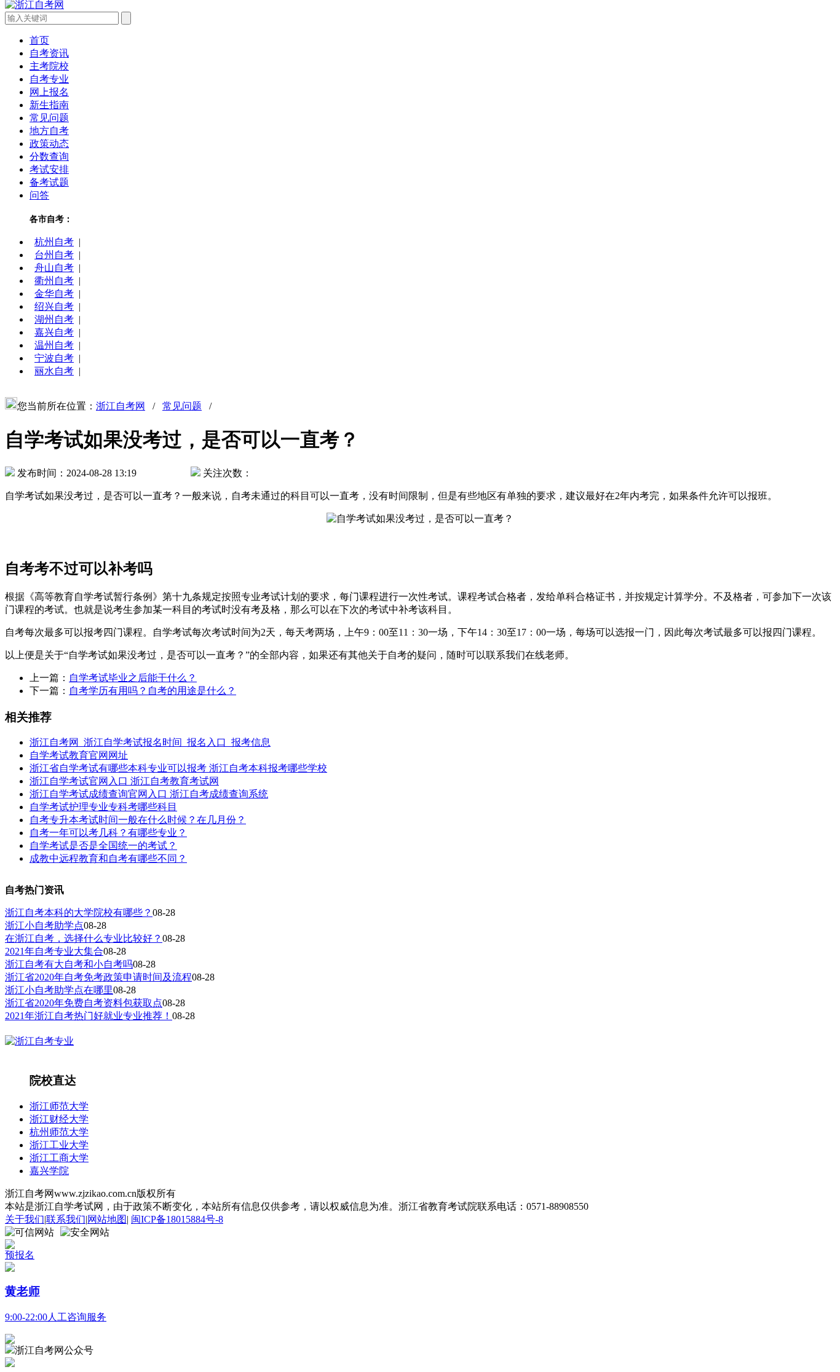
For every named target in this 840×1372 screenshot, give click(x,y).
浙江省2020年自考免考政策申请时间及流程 (98, 977)
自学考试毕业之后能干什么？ (133, 677)
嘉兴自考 (54, 332)
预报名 (19, 1255)
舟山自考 (54, 267)
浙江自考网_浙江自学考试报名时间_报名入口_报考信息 (150, 742)
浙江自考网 (120, 406)
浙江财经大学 (59, 1119)
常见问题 (49, 117)
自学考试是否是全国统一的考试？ (103, 845)
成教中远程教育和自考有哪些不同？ (108, 858)
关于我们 (24, 1219)
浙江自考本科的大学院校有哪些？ (79, 912)
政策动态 (49, 143)
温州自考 (54, 345)
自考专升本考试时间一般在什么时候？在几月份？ (138, 819)
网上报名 (49, 92)
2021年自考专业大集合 (54, 951)
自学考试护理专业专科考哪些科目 (103, 807)
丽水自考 (54, 371)
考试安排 (49, 169)
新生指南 (49, 105)
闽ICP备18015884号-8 (177, 1219)
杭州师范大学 (59, 1132)
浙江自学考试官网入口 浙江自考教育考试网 (124, 781)
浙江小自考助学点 (44, 925)
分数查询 (49, 156)
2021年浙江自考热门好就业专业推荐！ (88, 1016)
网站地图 (107, 1219)
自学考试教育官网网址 (79, 755)
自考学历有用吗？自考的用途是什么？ (152, 690)
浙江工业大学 (59, 1145)
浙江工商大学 (59, 1158)
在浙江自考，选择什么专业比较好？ (83, 938)
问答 (39, 195)
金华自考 (54, 293)
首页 (39, 40)
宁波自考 (54, 358)
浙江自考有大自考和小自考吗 (69, 964)
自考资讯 (49, 53)
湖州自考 (54, 319)
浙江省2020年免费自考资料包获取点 (83, 1003)
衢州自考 (54, 280)
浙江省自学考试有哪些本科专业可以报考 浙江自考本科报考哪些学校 (178, 768)
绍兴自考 (54, 306)
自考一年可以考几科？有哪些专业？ (108, 832)
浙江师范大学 (59, 1106)
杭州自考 (54, 242)
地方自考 (49, 130)
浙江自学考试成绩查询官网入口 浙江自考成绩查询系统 (149, 794)
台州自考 (54, 255)
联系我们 (65, 1219)
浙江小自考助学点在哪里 (59, 990)
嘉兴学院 (49, 1170)
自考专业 (49, 79)
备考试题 (49, 182)
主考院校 (49, 66)
